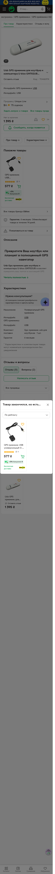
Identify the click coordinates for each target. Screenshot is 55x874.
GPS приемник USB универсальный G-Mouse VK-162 (13, 447)
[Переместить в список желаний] (22, 424)
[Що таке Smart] (22, 467)
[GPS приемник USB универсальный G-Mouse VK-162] (14, 432)
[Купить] (22, 456)
